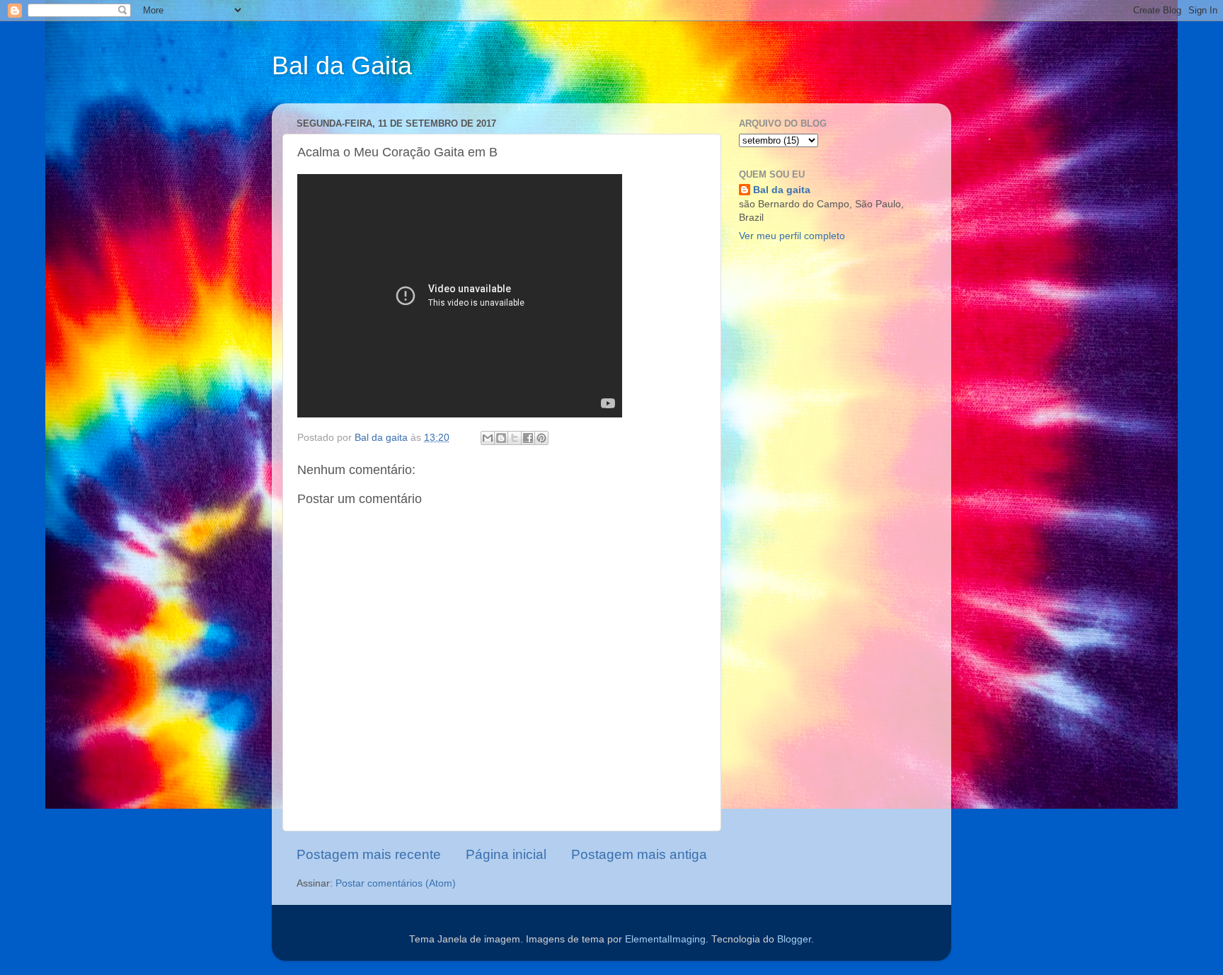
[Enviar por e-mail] (488, 438)
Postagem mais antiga (639, 854)
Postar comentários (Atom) (395, 883)
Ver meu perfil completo (792, 236)
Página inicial (506, 854)
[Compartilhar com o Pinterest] (541, 438)
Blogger (794, 939)
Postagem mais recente (369, 854)
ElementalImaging (665, 939)
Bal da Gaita (342, 65)
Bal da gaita (781, 190)
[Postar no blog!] (501, 438)
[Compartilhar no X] (514, 438)
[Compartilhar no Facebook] (528, 438)
